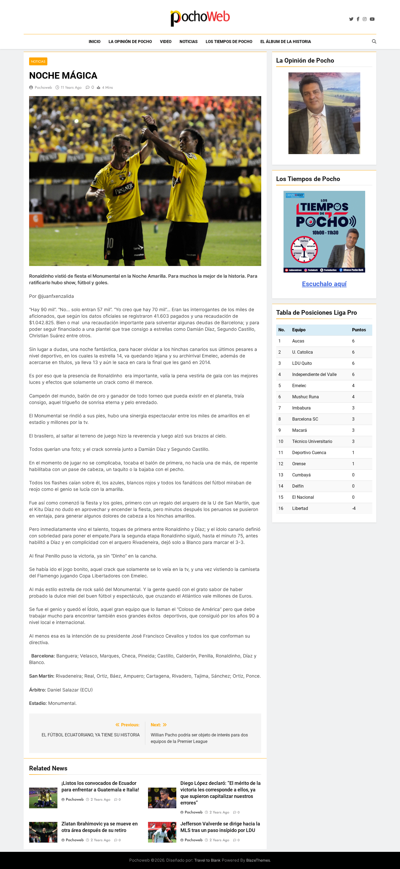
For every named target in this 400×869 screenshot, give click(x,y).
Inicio (94, 41)
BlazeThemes (258, 860)
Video (165, 41)
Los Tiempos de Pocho (229, 41)
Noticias (189, 41)
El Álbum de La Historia (285, 41)
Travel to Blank (207, 860)
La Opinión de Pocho (130, 41)
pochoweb (43, 87)
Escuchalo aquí (324, 284)
